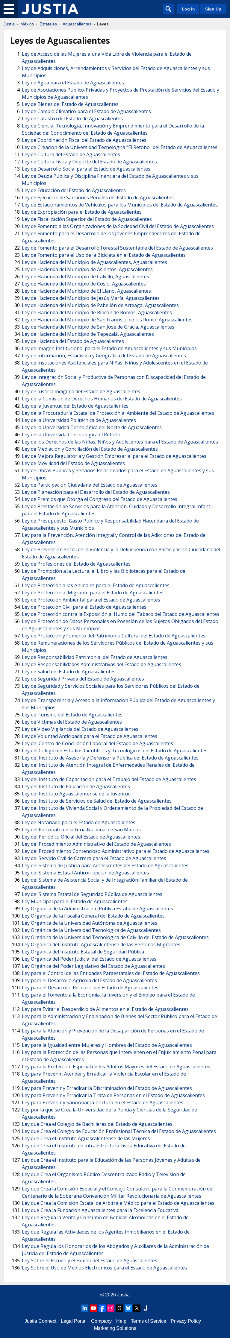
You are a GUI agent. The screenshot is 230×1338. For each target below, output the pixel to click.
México (27, 24)
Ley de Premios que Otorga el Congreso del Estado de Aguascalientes (99, 499)
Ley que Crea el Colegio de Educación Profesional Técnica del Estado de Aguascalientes (119, 1131)
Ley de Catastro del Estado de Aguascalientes (72, 118)
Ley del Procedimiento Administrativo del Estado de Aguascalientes (96, 844)
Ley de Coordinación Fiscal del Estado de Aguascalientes (84, 140)
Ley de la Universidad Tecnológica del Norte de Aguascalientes (92, 427)
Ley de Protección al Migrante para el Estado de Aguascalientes (93, 592)
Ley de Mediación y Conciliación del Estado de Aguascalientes (90, 449)
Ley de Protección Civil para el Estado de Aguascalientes (84, 607)
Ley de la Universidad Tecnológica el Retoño (71, 434)
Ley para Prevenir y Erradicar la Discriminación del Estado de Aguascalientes (107, 1088)
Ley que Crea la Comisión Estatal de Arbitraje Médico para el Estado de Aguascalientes (118, 1203)
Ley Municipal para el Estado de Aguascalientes (75, 901)
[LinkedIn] (84, 1308)
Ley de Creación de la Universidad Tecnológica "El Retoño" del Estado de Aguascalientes (119, 147)
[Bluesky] (128, 1308)
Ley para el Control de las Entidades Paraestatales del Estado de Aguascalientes (111, 973)
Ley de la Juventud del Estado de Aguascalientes (75, 406)
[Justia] (50, 9)
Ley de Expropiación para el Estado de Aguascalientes (82, 212)
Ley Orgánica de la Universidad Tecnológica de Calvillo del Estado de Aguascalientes (115, 937)
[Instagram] (110, 1308)
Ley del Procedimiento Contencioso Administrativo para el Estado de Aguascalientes (115, 851)
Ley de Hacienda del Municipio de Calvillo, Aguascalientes (85, 276)
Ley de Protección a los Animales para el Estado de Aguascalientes (96, 585)
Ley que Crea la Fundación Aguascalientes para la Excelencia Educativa (100, 1210)
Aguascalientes (77, 24)
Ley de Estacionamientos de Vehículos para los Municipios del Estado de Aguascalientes (120, 204)
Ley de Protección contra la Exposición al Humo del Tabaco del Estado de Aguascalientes (120, 614)
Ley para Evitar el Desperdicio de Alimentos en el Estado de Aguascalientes (105, 1009)
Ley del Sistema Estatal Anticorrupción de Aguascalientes (85, 872)
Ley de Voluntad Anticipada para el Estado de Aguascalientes (89, 736)
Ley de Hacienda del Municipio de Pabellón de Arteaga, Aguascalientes (100, 305)
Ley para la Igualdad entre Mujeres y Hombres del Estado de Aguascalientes (107, 1045)
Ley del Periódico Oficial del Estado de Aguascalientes (81, 836)
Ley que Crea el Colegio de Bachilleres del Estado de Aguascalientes (97, 1124)
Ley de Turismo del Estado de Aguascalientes (72, 714)
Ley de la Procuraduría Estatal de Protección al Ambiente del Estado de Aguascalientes (118, 413)
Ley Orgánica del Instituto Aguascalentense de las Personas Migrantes (101, 944)
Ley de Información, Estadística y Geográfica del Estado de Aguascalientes (104, 355)
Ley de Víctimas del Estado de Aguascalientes (72, 722)
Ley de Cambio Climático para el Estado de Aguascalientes (86, 111)
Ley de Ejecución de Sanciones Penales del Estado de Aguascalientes (98, 197)
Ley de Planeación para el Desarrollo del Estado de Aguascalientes (96, 492)
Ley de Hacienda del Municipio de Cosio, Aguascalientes (84, 283)
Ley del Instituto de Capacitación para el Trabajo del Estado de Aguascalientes (109, 779)
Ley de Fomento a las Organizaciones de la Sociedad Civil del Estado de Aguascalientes (118, 226)
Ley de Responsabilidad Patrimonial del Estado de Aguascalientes (94, 657)
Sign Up (213, 9)
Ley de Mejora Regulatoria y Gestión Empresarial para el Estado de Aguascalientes (114, 456)
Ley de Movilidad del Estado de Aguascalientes (73, 463)
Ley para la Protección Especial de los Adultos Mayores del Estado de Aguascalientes (116, 1066)
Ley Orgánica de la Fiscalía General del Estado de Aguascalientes (93, 915)
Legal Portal (74, 1321)
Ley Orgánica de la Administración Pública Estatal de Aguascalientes (97, 908)
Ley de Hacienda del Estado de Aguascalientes (73, 341)
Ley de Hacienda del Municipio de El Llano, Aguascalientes (86, 291)
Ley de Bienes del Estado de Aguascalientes (70, 104)
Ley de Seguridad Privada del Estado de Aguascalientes (83, 678)
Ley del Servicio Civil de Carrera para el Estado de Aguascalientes (94, 858)
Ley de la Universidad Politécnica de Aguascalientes (79, 420)
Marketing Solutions (115, 1328)
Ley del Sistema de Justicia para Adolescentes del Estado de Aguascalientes (105, 865)
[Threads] (119, 1308)
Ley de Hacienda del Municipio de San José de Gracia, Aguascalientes (98, 327)
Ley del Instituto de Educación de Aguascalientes (76, 786)
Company (101, 1321)
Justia (9, 24)
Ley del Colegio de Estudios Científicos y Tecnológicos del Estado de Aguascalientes (115, 750)
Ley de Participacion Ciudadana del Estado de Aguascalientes (89, 485)
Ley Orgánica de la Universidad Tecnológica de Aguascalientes (91, 930)
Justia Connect (40, 1321)
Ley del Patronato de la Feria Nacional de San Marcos (81, 829)
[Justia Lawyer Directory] (145, 1308)
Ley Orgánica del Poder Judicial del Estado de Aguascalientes (89, 959)
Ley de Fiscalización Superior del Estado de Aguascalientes (87, 219)
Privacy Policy (186, 1321)
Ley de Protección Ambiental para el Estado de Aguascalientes (91, 599)
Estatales (48, 24)
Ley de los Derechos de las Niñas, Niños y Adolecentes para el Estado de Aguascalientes (120, 441)
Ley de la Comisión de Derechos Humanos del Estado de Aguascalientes (102, 398)
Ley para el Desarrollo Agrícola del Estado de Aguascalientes (89, 980)
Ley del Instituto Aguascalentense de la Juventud (76, 793)
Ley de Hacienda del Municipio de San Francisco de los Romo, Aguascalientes (107, 319)
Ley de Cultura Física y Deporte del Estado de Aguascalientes (89, 161)
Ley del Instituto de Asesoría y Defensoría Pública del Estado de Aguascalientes (110, 757)
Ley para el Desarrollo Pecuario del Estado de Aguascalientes (90, 987)
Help (121, 1321)
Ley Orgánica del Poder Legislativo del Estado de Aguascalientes (93, 966)
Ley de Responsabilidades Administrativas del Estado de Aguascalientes (101, 664)
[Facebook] (102, 1308)
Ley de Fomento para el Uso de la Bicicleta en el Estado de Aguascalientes (104, 255)
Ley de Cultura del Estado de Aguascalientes (71, 154)
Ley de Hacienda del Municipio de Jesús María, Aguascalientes (91, 298)
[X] (136, 1308)
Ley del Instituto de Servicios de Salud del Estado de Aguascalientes (97, 801)
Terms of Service (148, 1321)
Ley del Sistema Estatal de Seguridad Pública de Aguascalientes (92, 894)
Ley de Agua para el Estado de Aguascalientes (73, 82)
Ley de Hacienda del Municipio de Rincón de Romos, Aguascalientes (97, 312)
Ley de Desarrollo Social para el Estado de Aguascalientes (86, 168)
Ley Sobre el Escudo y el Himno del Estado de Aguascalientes (89, 1260)
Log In (188, 9)
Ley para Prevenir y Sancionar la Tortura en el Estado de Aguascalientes (102, 1102)
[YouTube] (93, 1308)
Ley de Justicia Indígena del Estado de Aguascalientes (81, 391)
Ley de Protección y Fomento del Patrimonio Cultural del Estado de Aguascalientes (113, 635)
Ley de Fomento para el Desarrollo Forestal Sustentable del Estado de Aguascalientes (117, 247)
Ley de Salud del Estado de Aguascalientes (69, 671)
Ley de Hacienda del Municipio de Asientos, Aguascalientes (87, 269)
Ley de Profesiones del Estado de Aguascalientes (76, 564)
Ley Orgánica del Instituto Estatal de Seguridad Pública (83, 951)
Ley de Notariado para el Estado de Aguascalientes (78, 822)
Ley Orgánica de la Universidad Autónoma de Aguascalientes (89, 923)
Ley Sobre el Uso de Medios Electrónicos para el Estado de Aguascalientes (104, 1267)
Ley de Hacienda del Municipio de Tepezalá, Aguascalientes (88, 334)
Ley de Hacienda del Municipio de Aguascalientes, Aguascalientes (94, 262)
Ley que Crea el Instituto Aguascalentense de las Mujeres (86, 1138)
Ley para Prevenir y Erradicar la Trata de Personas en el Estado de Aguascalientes (113, 1095)
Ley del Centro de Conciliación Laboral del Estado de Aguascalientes (97, 743)
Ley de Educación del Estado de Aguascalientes (74, 190)
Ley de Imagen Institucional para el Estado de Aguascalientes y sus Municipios (109, 348)
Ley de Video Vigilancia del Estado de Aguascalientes (80, 729)
